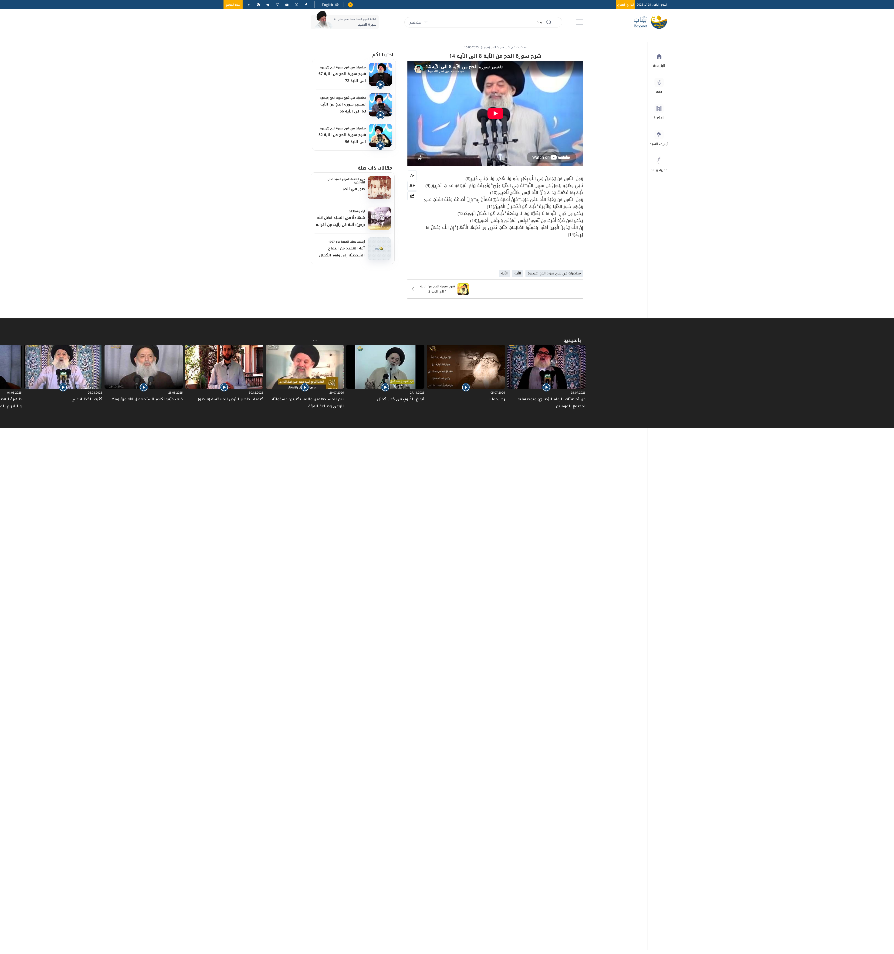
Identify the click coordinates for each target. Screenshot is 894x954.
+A (412, 185)
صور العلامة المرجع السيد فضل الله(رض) (346, 181)
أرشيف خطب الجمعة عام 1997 (346, 241)
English (327, 4)
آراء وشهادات (357, 211)
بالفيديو (572, 340)
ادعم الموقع (233, 4)
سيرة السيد (367, 24)
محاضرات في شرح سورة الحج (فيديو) (343, 67)
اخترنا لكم (382, 54)
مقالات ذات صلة (375, 168)
